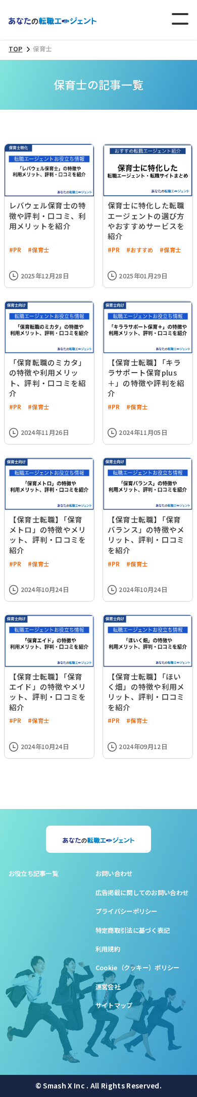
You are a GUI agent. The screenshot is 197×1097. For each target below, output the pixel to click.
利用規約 (107, 949)
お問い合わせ (114, 873)
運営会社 (107, 986)
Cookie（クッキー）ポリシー (137, 967)
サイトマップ (114, 1005)
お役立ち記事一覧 (34, 873)
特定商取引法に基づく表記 (132, 930)
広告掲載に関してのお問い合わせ (142, 892)
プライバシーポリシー (126, 911)
